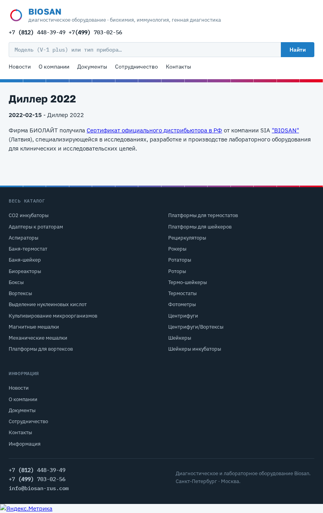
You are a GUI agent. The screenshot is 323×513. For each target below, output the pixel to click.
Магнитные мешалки (34, 326)
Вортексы (20, 293)
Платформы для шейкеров (200, 226)
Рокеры (177, 248)
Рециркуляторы (187, 237)
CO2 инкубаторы (28, 215)
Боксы (16, 282)
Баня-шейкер (25, 259)
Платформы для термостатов (203, 215)
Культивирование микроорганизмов (53, 315)
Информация (25, 444)
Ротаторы (179, 259)
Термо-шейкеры (187, 282)
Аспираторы (23, 237)
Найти (298, 49)
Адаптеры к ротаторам (36, 226)
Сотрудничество (136, 66)
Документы (92, 66)
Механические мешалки (38, 338)
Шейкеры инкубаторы (194, 349)
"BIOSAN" (285, 130)
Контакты (178, 66)
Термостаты (182, 293)
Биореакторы (25, 271)
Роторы (177, 271)
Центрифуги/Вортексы (195, 326)
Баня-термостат (28, 248)
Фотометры (182, 304)
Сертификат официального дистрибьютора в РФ (154, 130)
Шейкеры (179, 338)
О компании (54, 66)
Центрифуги (183, 315)
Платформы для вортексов (41, 349)
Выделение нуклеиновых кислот (48, 304)
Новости (20, 66)
